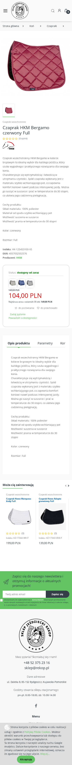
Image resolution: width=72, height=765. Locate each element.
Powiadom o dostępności (23, 318)
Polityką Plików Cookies (37, 732)
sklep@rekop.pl (36, 667)
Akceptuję (26, 759)
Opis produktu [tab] (19, 343)
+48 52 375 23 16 (37, 662)
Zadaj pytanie (18, 314)
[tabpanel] (19, 519)
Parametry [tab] (45, 343)
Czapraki (52, 26)
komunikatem (37, 599)
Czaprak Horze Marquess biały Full (18, 500)
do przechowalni (48, 307)
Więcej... (45, 753)
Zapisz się (57, 594)
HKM (19, 257)
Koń (32, 26)
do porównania (26, 307)
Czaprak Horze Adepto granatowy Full (50, 500)
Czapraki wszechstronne (14, 121)
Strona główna (11, 26)
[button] (53, 10)
